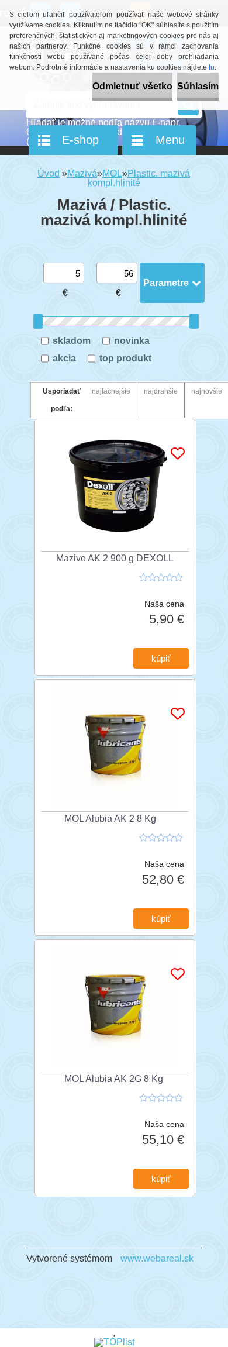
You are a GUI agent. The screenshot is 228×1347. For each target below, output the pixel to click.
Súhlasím (198, 86)
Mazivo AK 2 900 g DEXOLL (115, 558)
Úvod (48, 173)
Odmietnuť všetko (132, 86)
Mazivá (82, 173)
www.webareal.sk (157, 1258)
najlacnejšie (111, 391)
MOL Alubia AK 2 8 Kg (110, 819)
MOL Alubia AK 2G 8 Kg (113, 1079)
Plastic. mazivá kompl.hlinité (139, 178)
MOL (112, 173)
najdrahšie (161, 391)
